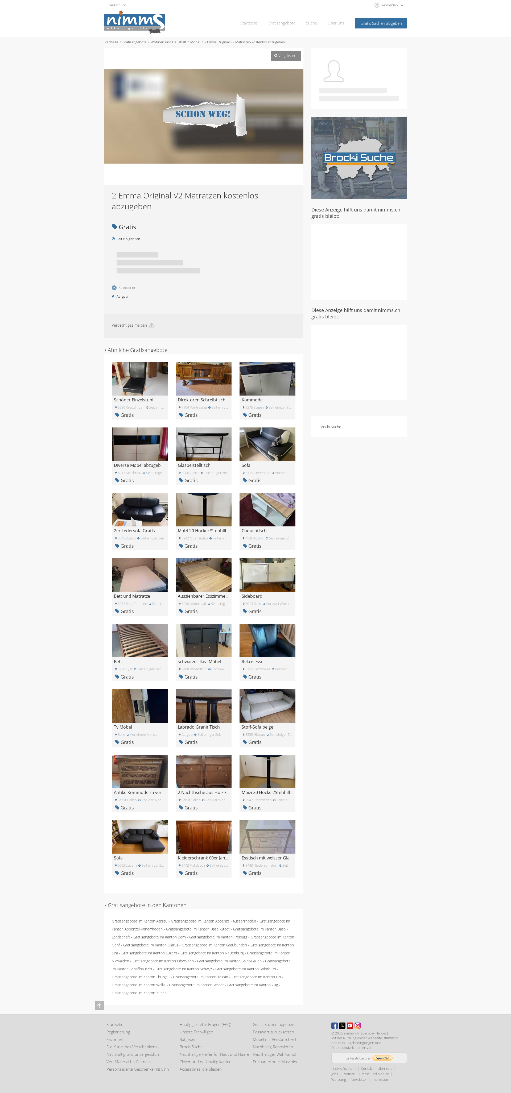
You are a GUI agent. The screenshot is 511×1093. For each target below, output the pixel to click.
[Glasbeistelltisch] (204, 443)
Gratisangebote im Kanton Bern (159, 937)
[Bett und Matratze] (140, 574)
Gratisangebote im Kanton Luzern (149, 952)
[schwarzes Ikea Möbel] (204, 640)
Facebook (334, 1026)
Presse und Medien (374, 1073)
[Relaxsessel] (267, 640)
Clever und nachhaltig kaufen (206, 1061)
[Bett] (140, 640)
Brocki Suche (330, 426)
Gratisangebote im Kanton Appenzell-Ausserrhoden (213, 921)
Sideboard (252, 596)
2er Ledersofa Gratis (134, 531)
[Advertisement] (359, 261)
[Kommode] (267, 378)
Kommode (252, 400)
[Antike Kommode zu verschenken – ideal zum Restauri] (140, 771)
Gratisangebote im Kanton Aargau (139, 921)
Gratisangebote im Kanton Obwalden (163, 960)
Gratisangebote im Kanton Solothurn (245, 968)
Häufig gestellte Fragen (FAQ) (205, 1024)
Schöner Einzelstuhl (133, 400)
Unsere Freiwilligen (196, 1031)
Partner (349, 1073)
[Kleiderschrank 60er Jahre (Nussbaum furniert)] (204, 836)
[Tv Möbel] (140, 705)
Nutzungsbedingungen (356, 1042)
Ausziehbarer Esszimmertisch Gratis (214, 596)
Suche (311, 23)
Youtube (350, 1026)
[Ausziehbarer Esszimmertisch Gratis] (204, 574)
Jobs (334, 1073)
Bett (118, 661)
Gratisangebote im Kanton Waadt (196, 984)
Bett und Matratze (132, 596)
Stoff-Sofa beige (257, 727)
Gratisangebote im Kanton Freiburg (218, 937)
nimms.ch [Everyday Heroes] (366, 1033)
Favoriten (114, 1039)
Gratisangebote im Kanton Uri (256, 976)
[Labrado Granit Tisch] (204, 705)
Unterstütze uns (343, 1068)
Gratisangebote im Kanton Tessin (200, 976)
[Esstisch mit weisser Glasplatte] (267, 836)
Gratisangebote (281, 23)
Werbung (338, 1079)
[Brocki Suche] (359, 157)
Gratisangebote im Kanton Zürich (139, 992)
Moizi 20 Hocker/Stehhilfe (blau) (209, 531)
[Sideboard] (267, 574)
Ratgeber (188, 1039)
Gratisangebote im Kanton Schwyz (183, 968)
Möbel (195, 42)
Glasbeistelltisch (194, 465)
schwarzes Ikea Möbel (199, 661)
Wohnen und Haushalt (168, 42)
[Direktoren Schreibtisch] (204, 378)
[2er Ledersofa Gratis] (140, 509)
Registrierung (118, 1031)
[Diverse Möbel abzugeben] (140, 443)
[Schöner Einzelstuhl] (140, 378)
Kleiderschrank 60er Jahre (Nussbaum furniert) (224, 858)
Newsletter (359, 1079)
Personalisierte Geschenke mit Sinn (137, 1069)
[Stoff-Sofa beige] (267, 705)
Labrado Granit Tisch (199, 727)
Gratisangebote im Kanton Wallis (139, 984)
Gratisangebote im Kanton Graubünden (214, 944)
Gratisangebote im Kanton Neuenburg (212, 952)
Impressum (380, 1079)
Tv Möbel (123, 727)
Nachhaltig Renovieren (273, 1046)
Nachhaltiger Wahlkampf (274, 1054)
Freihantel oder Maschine (275, 1061)
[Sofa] (267, 443)
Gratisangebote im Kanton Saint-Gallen (229, 960)
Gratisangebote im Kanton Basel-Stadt (198, 929)
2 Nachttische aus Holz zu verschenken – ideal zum (228, 792)
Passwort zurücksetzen (273, 1031)
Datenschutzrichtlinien (348, 1047)
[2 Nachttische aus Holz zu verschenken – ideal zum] (204, 771)
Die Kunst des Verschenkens (131, 1046)
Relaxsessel (253, 661)
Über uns (336, 23)
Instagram (358, 1026)
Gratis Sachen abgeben (381, 23)
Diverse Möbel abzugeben (140, 465)
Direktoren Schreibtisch (201, 400)
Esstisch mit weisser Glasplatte (272, 858)
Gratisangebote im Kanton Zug (252, 984)
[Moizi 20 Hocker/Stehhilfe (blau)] (204, 509)
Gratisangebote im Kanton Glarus (150, 944)
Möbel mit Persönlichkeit (274, 1039)
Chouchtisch (254, 531)
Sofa (246, 465)
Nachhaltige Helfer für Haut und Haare (214, 1054)
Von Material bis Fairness (128, 1061)
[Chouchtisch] (267, 509)
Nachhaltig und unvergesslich (132, 1054)
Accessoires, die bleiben (201, 1069)
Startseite (248, 23)
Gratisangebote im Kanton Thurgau (141, 976)
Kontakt (367, 1068)
